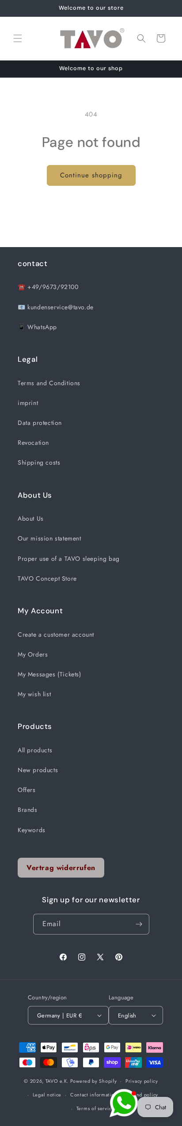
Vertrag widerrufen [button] (61, 868)
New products (38, 770)
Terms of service (95, 1108)
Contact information (93, 1094)
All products (35, 750)
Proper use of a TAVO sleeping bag (69, 558)
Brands (28, 809)
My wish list (34, 694)
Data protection (40, 422)
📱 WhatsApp (37, 327)
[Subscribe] (139, 924)
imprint (28, 402)
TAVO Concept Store (47, 578)
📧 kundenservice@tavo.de (56, 307)
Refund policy (142, 1094)
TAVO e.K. (57, 1081)
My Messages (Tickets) (49, 674)
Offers (27, 789)
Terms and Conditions (49, 383)
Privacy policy (141, 1081)
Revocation (33, 442)
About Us (31, 518)
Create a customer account (56, 634)
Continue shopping (91, 175)
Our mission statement (49, 538)
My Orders (33, 654)
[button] (17, 38)
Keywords (32, 830)
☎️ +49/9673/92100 (48, 286)
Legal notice (47, 1094)
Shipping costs (39, 462)
